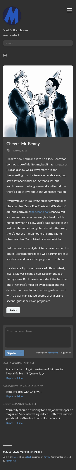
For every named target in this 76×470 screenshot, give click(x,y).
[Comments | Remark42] (38, 378)
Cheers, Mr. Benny (23, 143)
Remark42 (11, 460)
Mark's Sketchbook (15, 30)
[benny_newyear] (38, 136)
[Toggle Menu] (69, 9)
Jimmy (47, 456)
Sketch (13, 310)
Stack (29, 456)
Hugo (15, 456)
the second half (39, 211)
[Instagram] (5, 56)
